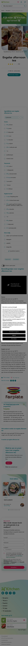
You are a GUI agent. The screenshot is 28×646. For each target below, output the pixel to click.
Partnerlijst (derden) (6, 327)
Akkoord (14, 335)
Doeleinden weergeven (14, 331)
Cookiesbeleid (17, 317)
